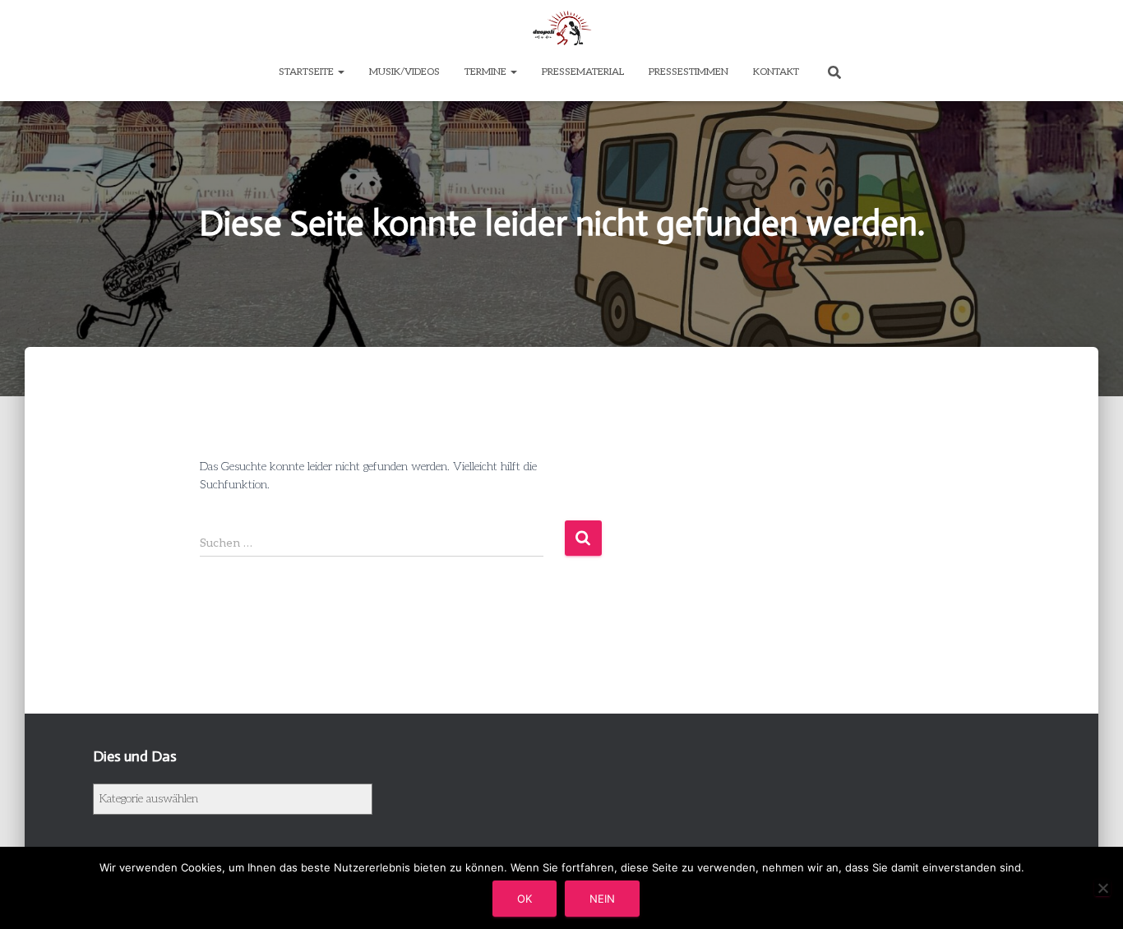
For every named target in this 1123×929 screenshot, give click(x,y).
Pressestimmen (688, 72)
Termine (486, 72)
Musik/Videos (404, 72)
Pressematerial (583, 72)
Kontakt (776, 72)
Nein (602, 898)
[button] (340, 72)
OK (524, 898)
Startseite (307, 72)
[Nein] (1102, 888)
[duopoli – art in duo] (561, 28)
